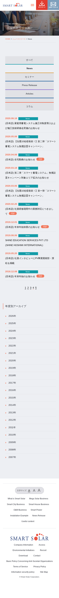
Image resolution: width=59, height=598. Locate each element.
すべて (29, 60)
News (30, 68)
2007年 (12, 457)
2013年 (12, 412)
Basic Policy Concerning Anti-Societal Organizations (29, 561)
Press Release (29, 85)
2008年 (12, 449)
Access (42, 545)
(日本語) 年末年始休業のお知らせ (22, 227)
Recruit (43, 550)
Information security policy (22, 572)
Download (23, 556)
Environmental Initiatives (23, 550)
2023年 (12, 338)
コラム (29, 106)
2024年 (12, 331)
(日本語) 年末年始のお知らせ (20, 276)
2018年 (12, 375)
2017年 (12, 383)
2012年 (12, 420)
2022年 (12, 346)
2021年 (12, 353)
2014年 (12, 405)
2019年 (12, 368)
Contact (36, 556)
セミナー (29, 77)
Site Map (44, 572)
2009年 (12, 442)
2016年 (12, 390)
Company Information (23, 545)
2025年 (12, 323)
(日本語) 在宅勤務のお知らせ (20, 159)
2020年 (12, 360)
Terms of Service (20, 566)
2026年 (12, 316)
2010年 (12, 435)
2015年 (12, 397)
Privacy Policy (39, 566)
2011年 (12, 427)
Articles (29, 94)
